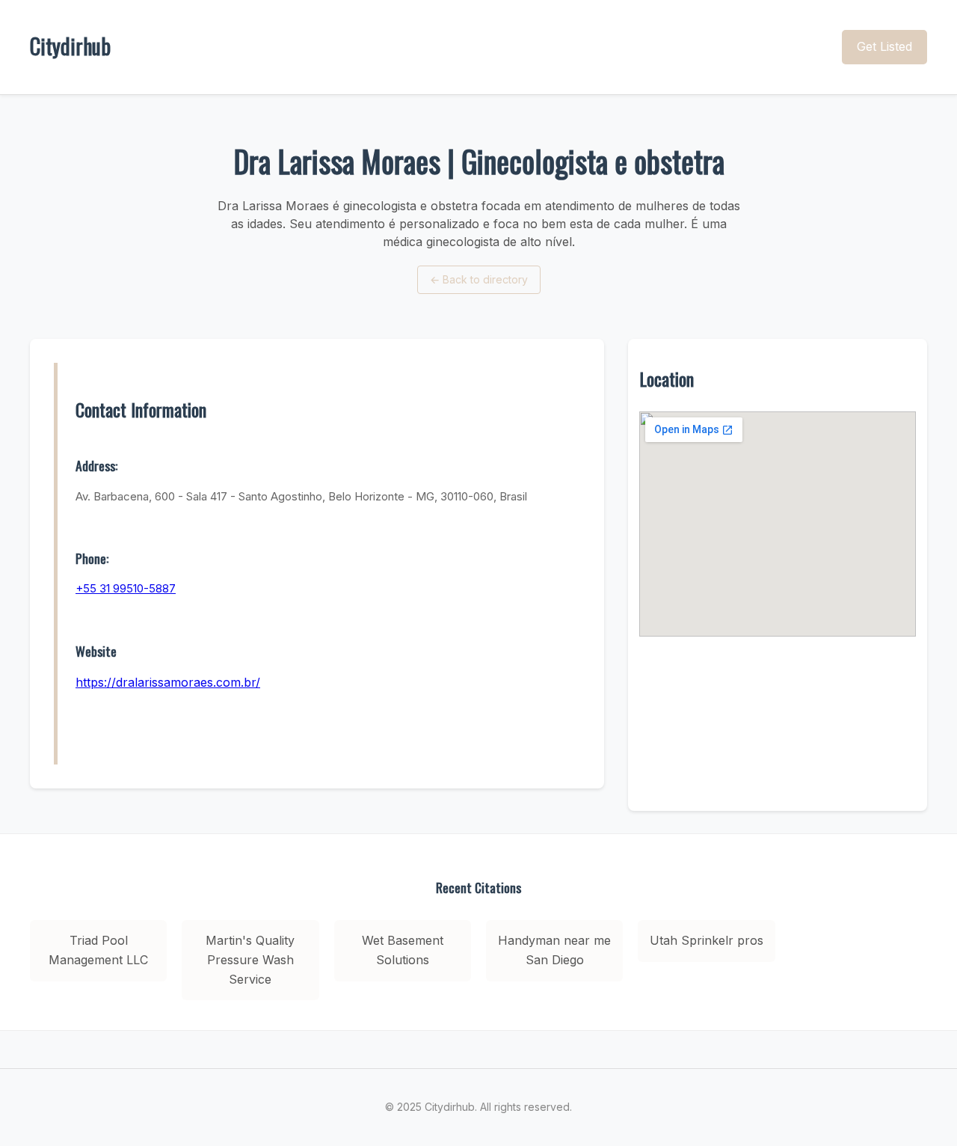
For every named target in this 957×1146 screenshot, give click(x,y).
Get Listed (884, 46)
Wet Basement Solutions (402, 950)
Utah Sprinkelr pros (706, 940)
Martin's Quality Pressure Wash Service (250, 959)
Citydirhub (70, 46)
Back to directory (479, 279)
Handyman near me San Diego (554, 950)
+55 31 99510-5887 (126, 588)
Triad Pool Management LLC (98, 950)
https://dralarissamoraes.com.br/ (168, 682)
